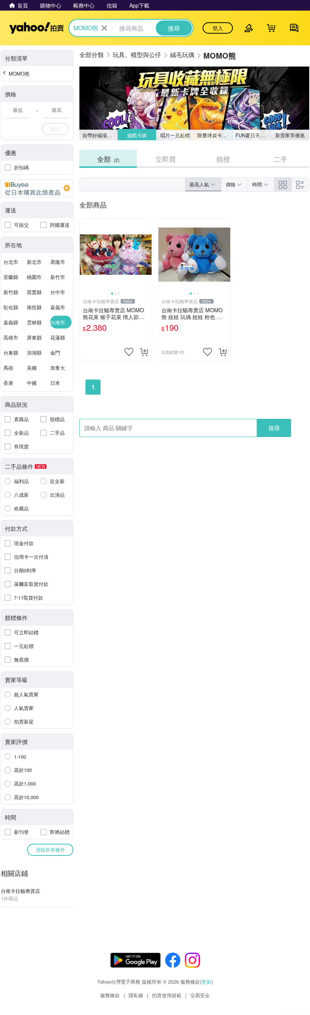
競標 (223, 159)
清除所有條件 (50, 849)
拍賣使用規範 (166, 995)
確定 (55, 128)
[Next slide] (147, 254)
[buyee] (37, 188)
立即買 (165, 159)
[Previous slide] (85, 254)
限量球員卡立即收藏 (214, 135)
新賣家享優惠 (290, 135)
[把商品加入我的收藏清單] (128, 351)
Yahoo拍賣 (36, 28)
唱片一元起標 (175, 135)
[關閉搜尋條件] (104, 28)
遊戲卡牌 (136, 135)
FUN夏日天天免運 (253, 135)
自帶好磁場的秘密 (100, 135)
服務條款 (110, 995)
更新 (206, 981)
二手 (280, 159)
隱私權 (136, 995)
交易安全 (200, 995)
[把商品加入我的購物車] (144, 351)
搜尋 (274, 428)
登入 (217, 28)
